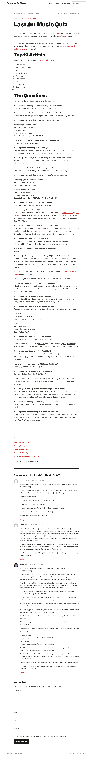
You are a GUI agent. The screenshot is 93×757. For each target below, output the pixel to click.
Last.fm (65, 36)
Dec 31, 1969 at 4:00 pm (34, 480)
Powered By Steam (17, 3)
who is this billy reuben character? (26, 456)
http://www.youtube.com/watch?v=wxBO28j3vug (37, 500)
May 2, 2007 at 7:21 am (34, 564)
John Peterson (67, 213)
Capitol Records (38, 231)
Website (16, 728)
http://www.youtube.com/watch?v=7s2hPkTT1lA (36, 638)
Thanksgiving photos (21, 446)
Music (30, 18)
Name (16, 712)
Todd (22, 564)
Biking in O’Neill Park (21, 442)
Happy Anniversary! (21, 449)
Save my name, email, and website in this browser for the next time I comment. (41, 736)
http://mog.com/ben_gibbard (69, 628)
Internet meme (54, 33)
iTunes (32, 461)
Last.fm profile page (46, 60)
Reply (22, 520)
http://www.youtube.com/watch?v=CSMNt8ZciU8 (37, 644)
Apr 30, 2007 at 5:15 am (33, 524)
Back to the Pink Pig (21, 453)
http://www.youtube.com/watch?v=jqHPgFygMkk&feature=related (42, 508)
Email (16, 720)
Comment (17, 691)
